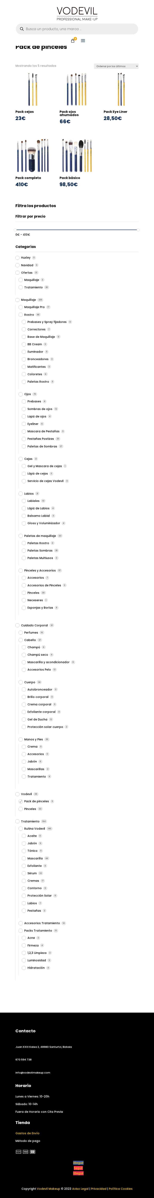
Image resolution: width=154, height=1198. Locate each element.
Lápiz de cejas (37, 474)
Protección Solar (39, 896)
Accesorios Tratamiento (42, 923)
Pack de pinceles (36, 801)
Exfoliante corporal (41, 712)
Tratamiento (33, 287)
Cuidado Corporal (34, 625)
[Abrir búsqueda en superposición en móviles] (77, 29)
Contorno (34, 888)
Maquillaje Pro (34, 307)
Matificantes (36, 367)
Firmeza (33, 945)
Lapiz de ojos (36, 416)
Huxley (25, 258)
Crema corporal (39, 704)
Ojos (27, 394)
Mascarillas (35, 769)
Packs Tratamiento (38, 931)
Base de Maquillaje (41, 337)
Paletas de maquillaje (40, 536)
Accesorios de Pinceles (44, 585)
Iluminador (35, 352)
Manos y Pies (33, 739)
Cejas (28, 459)
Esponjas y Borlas (40, 608)
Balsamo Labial (38, 516)
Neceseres (35, 600)
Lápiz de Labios (38, 508)
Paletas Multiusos (40, 558)
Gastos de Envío (27, 1133)
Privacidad (98, 1189)
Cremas (33, 881)
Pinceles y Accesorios (40, 570)
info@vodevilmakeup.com (32, 1073)
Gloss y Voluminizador (43, 523)
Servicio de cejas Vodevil (45, 481)
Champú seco (37, 655)
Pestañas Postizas (40, 439)
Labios (29, 494)
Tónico (32, 851)
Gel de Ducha (37, 719)
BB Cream (34, 344)
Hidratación (36, 968)
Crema (32, 747)
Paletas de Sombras (42, 446)
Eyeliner (32, 424)
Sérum (32, 873)
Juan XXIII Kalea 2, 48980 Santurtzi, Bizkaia (43, 1047)
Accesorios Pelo (39, 670)
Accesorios (35, 578)
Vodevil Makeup (48, 1189)
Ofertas (26, 273)
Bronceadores (38, 359)
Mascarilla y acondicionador (48, 662)
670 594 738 (23, 1059)
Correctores (36, 329)
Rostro (29, 315)
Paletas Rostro (38, 382)
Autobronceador (39, 689)
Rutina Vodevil (34, 829)
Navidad (27, 265)
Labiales (33, 501)
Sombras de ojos (39, 409)
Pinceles (33, 593)
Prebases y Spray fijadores (47, 322)
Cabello (30, 640)
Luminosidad (36, 960)
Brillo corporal (38, 697)
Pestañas (34, 911)
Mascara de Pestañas (43, 431)
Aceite (32, 836)
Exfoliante (34, 866)
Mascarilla (35, 858)
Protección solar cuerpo (45, 727)
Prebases (34, 401)
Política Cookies (121, 1189)
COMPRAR (77, 128)
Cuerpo (29, 682)
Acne (31, 938)
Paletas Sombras (40, 551)
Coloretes (34, 374)
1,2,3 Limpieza (37, 953)
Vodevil (26, 794)
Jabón (32, 761)
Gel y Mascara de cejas (44, 466)
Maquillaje (31, 280)
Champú (33, 647)
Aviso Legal (80, 1189)
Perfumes (31, 633)
